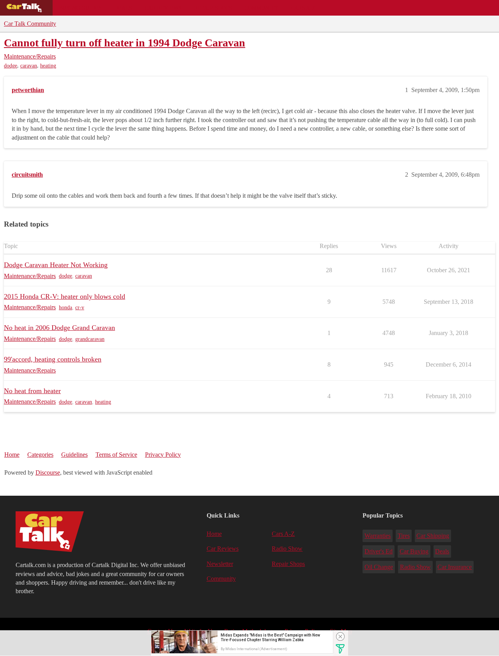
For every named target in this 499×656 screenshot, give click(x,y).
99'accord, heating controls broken (52, 359)
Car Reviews (163, 8)
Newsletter (220, 563)
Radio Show (287, 548)
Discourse (47, 472)
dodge (10, 66)
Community (261, 8)
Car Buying (414, 551)
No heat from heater (32, 391)
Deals (123, 8)
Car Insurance (454, 567)
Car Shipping (432, 535)
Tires (404, 535)
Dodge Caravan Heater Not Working (56, 265)
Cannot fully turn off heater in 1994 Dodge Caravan (124, 43)
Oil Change (379, 567)
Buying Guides (80, 8)
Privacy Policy (163, 454)
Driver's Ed (379, 551)
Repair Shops (213, 8)
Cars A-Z (303, 8)
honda (65, 307)
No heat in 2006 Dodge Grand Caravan (59, 328)
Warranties (378, 535)
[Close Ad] (340, 636)
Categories (40, 454)
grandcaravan (89, 339)
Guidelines (74, 454)
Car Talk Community (30, 23)
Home (11, 454)
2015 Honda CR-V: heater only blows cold (64, 296)
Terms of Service (116, 454)
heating (48, 66)
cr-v (79, 307)
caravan (28, 66)
